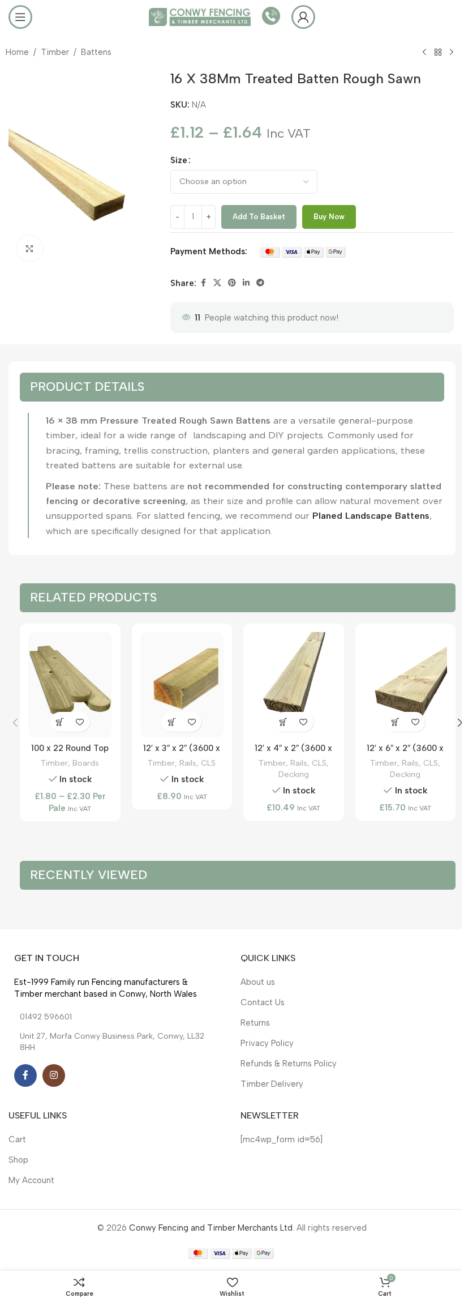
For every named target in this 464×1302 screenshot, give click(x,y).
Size (178, 160)
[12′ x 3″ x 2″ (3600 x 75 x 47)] (182, 684)
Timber (55, 52)
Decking (293, 774)
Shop (18, 1160)
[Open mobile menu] (20, 17)
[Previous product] (424, 52)
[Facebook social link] (203, 283)
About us (257, 982)
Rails (187, 763)
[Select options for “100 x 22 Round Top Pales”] (60, 722)
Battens (96, 52)
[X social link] (217, 283)
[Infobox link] (271, 17)
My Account (31, 1180)
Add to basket (259, 216)
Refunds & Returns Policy (288, 1063)
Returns (255, 1023)
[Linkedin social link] (246, 283)
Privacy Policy (267, 1043)
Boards (85, 763)
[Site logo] (200, 16)
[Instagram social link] (53, 1075)
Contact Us (262, 1002)
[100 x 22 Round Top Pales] (70, 684)
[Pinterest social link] (232, 283)
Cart (17, 1139)
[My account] (303, 17)
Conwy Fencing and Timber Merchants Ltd (211, 1228)
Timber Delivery (271, 1084)
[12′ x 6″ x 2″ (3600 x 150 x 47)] (406, 684)
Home (17, 52)
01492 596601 (46, 1017)
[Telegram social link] (260, 283)
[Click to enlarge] (29, 248)
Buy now (329, 216)
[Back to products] (438, 52)
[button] (172, 722)
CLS (208, 763)
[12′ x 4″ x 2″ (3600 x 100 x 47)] (294, 684)
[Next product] (451, 52)
